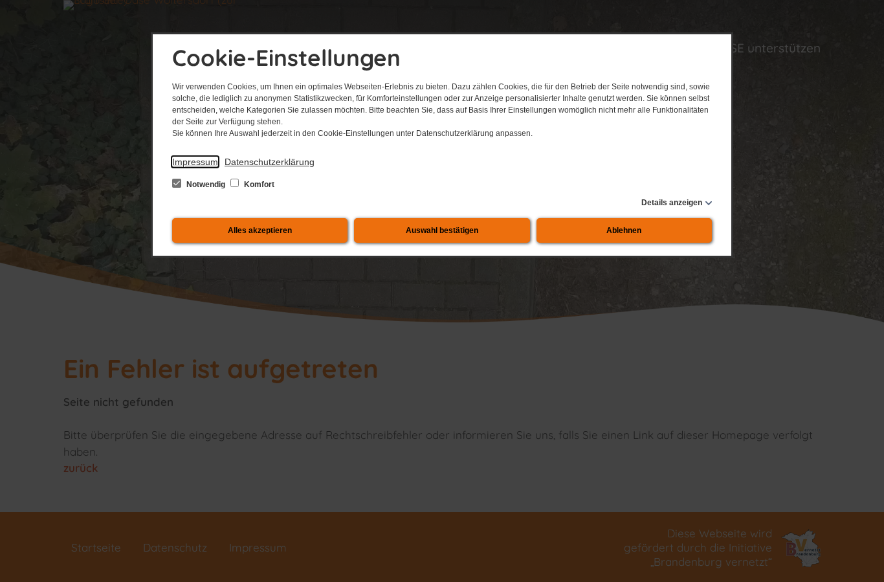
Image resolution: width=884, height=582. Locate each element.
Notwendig (205, 184)
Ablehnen (623, 230)
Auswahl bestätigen (442, 230)
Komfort (258, 184)
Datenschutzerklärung (270, 162)
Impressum (195, 162)
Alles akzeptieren (260, 230)
